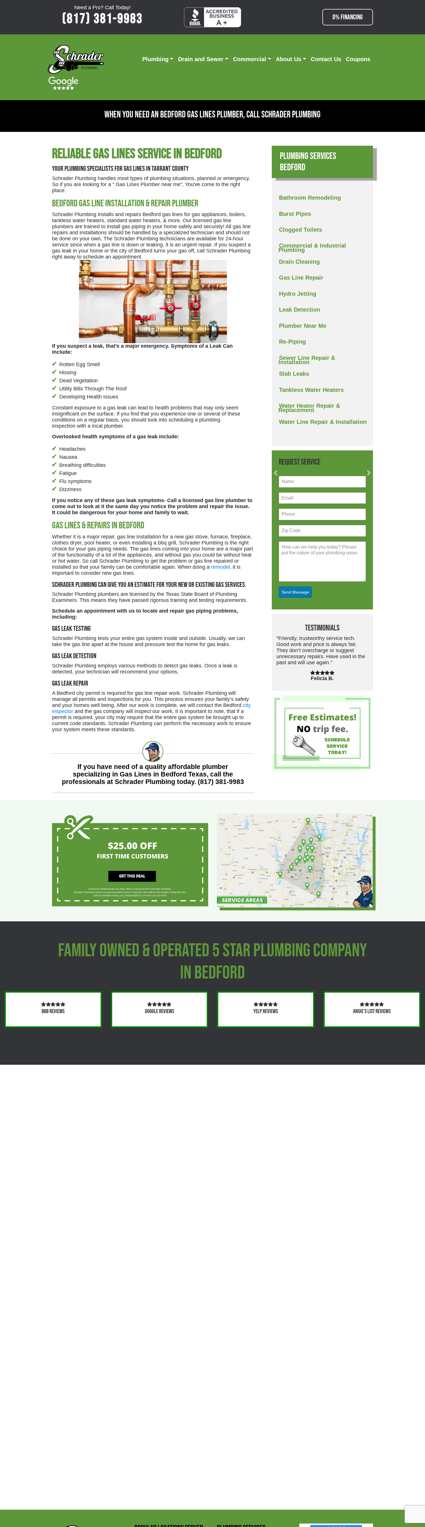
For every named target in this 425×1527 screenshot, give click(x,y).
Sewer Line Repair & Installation (306, 360)
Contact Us (326, 59)
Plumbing (155, 59)
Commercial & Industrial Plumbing (312, 247)
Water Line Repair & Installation (323, 422)
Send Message (295, 592)
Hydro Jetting (297, 294)
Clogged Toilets (300, 230)
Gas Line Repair (301, 277)
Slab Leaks (294, 373)
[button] (275, 473)
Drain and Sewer (200, 59)
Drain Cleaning (299, 262)
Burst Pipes (295, 214)
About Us (288, 59)
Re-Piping (292, 341)
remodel (220, 567)
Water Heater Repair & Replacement (309, 408)
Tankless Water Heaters (311, 390)
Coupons (358, 59)
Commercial (249, 59)
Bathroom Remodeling (310, 197)
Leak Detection (299, 309)
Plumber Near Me (302, 326)
